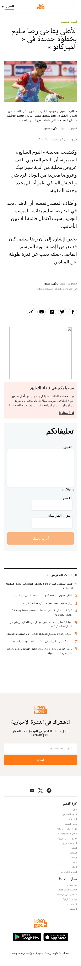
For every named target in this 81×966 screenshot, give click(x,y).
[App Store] (55, 936)
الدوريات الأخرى (69, 871)
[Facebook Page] (49, 790)
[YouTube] (31, 790)
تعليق (67, 446)
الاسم (67, 497)
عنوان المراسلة (60, 515)
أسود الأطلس (69, 21)
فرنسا (74, 862)
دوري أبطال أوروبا (67, 838)
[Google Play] (27, 936)
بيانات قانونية (70, 899)
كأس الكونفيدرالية (67, 833)
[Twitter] (40, 790)
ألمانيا (74, 867)
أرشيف (73, 908)
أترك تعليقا (40, 538)
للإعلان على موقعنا (67, 894)
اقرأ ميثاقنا (66, 413)
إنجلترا (73, 847)
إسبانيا (73, 852)
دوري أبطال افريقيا (67, 828)
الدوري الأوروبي (69, 843)
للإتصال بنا (71, 904)
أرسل (40, 760)
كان (75, 809)
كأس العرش (70, 823)
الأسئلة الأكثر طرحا (67, 889)
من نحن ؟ (72, 884)
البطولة (73, 819)
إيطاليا (73, 857)
